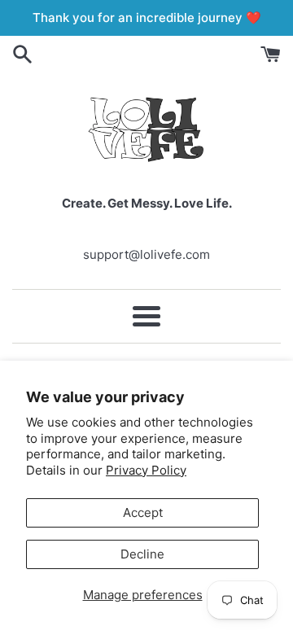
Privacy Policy (146, 470)
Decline (142, 554)
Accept (143, 512)
